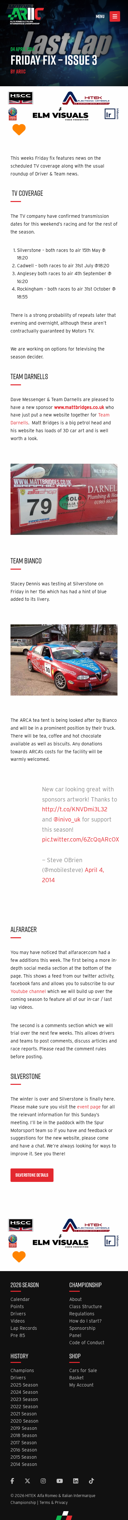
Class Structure (85, 1306)
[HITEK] (86, 99)
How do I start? (85, 1321)
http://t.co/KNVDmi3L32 (74, 809)
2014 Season (24, 1464)
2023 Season (24, 1399)
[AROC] (13, 114)
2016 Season (24, 1450)
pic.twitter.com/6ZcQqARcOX (80, 839)
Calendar (20, 1299)
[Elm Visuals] (61, 114)
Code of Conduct (86, 1342)
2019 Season (24, 1428)
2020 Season (24, 1421)
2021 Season (24, 1413)
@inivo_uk (66, 819)
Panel (75, 1335)
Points (17, 1306)
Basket (76, 1377)
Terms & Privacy (53, 1502)
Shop (75, 1357)
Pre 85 (18, 1335)
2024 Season (24, 1392)
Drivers (18, 1313)
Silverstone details (31, 1175)
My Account (81, 1385)
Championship (85, 1285)
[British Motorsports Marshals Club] (19, 130)
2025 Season (24, 1385)
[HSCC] (21, 99)
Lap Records (24, 1328)
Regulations (82, 1313)
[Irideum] (111, 114)
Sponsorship (82, 1328)
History (19, 1357)
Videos (18, 1321)
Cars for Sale (83, 1370)
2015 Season (24, 1457)
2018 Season (24, 1435)
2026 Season (25, 1285)
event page (89, 1106)
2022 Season (24, 1406)
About (75, 1299)
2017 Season (24, 1442)
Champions (22, 1370)
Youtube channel (28, 991)
